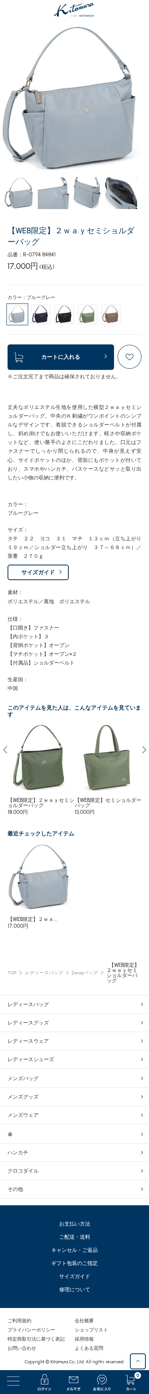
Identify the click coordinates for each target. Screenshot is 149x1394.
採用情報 (84, 1339)
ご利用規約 (19, 1321)
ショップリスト (91, 1330)
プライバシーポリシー (31, 1330)
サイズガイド (38, 572)
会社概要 (84, 1321)
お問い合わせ (22, 1348)
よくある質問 (89, 1348)
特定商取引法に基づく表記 (36, 1339)
